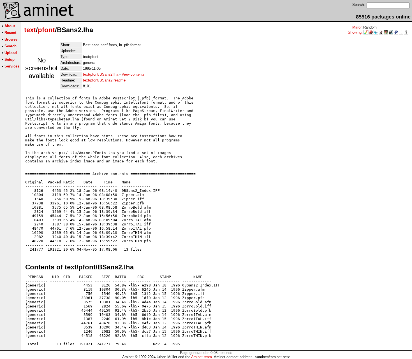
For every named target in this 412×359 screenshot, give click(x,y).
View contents (133, 74)
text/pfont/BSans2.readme (104, 80)
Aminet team (201, 357)
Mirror (357, 27)
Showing (355, 32)
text (30, 30)
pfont (46, 30)
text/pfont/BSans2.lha (100, 74)
